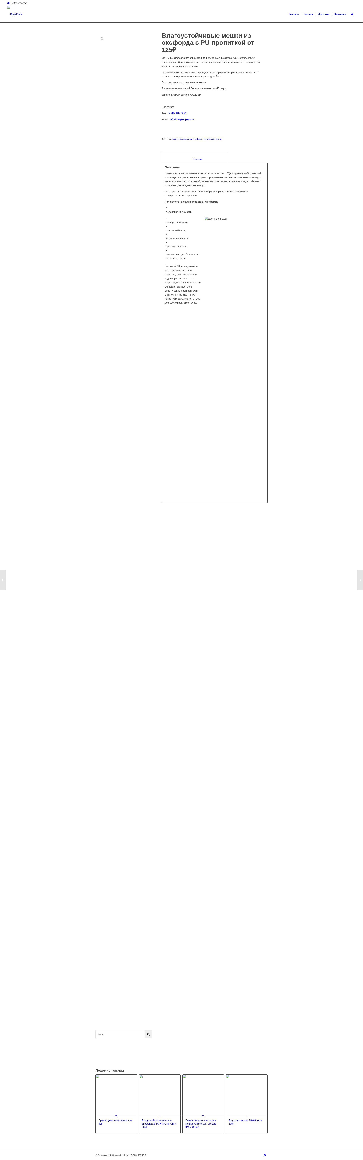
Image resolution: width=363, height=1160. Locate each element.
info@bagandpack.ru (182, 119)
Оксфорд (197, 139)
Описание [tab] (195, 159)
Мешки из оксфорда (182, 139)
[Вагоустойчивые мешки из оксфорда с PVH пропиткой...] (3, 580)
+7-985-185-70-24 (176, 113)
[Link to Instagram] (8, 3)
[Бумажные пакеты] (360, 580)
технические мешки (212, 139)
